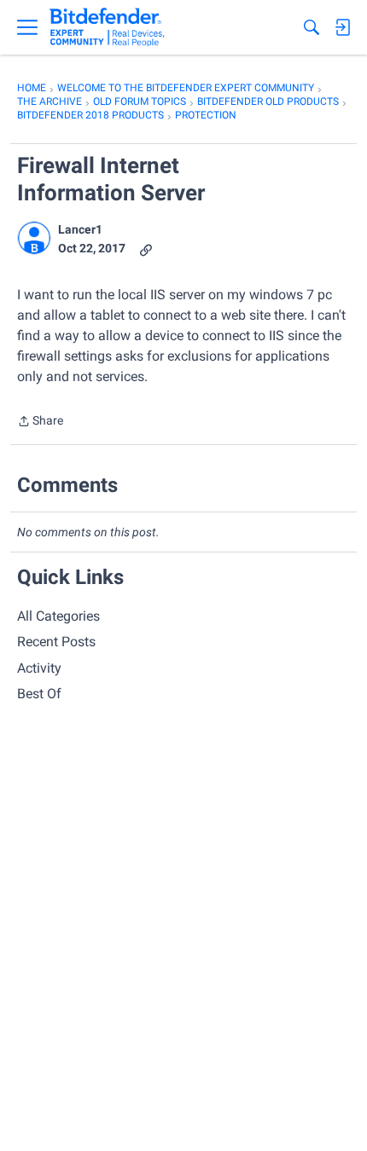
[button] (34, 238)
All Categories (58, 616)
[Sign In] (342, 27)
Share (40, 422)
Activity (39, 668)
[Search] (311, 27)
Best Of (39, 693)
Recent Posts (56, 641)
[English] (107, 27)
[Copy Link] (146, 248)
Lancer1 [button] (80, 229)
